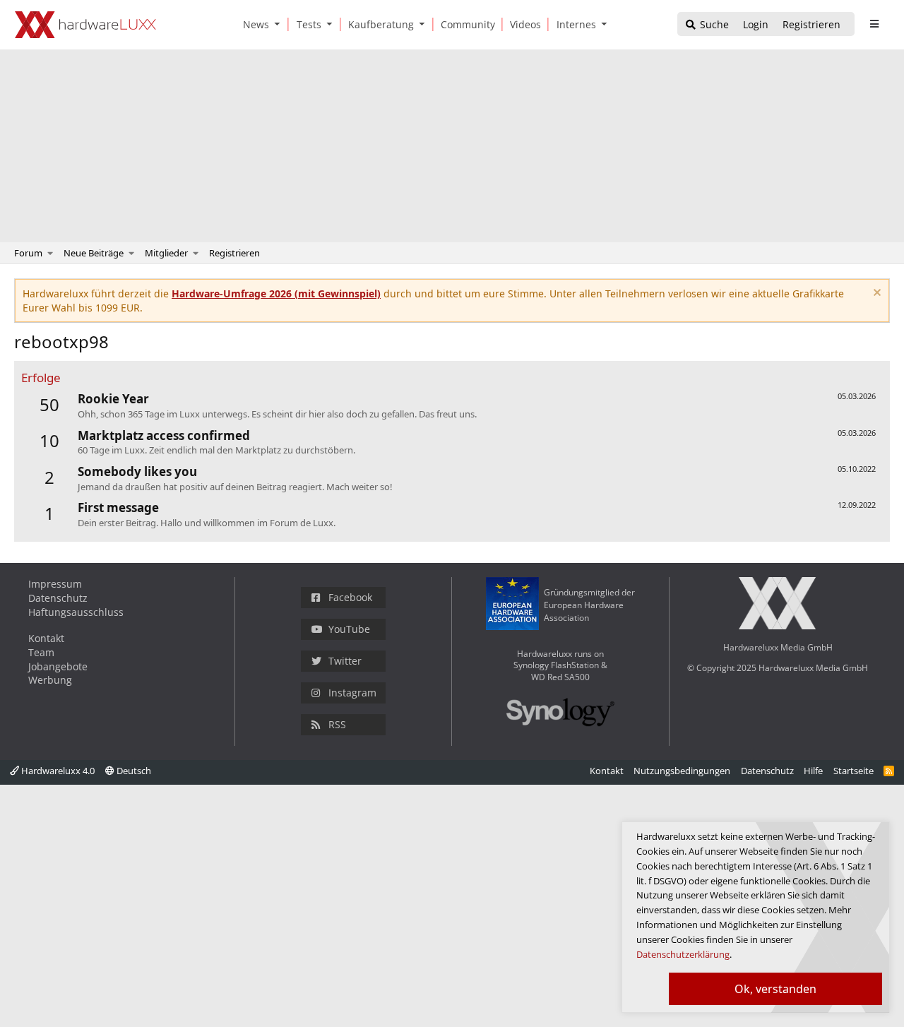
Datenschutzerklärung (683, 954)
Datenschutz (58, 598)
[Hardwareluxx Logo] (85, 24)
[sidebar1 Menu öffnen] (874, 24)
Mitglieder (166, 253)
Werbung (50, 680)
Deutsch (132, 770)
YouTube (349, 629)
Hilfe (813, 770)
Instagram (352, 692)
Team (41, 652)
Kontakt (46, 638)
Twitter (345, 660)
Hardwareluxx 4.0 (57, 770)
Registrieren (234, 253)
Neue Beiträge (94, 253)
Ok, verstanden (775, 989)
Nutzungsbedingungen (682, 770)
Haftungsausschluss (76, 612)
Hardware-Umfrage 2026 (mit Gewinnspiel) (276, 293)
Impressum (55, 583)
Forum (28, 253)
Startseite (853, 770)
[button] (280, 24)
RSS (337, 724)
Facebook (350, 597)
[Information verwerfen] (875, 294)
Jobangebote (58, 666)
